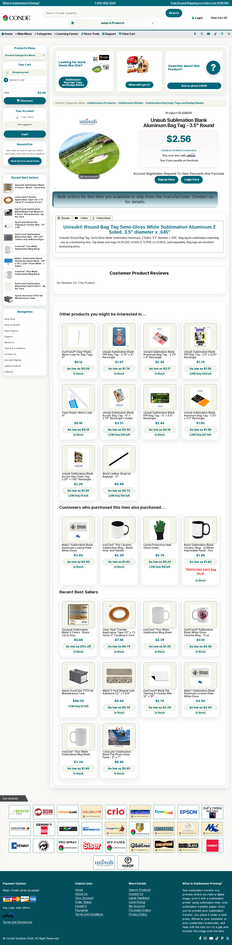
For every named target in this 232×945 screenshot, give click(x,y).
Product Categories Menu (20, 55)
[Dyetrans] (140, 812)
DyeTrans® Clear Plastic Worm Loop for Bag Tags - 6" (78, 355)
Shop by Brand (12, 324)
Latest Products (12, 366)
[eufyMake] (212, 812)
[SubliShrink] (164, 845)
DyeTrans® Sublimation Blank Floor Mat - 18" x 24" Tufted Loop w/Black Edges (29, 237)
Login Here (191, 179)
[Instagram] (205, 938)
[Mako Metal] (212, 828)
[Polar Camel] (44, 845)
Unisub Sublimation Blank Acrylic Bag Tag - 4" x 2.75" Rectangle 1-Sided (118, 415)
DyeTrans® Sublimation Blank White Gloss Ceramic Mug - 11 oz (198, 632)
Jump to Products (112, 23)
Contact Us (10, 354)
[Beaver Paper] (20, 812)
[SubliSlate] (188, 845)
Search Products (140, 889)
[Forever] (20, 828)
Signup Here (166, 179)
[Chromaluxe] (68, 812)
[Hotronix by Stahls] (92, 829)
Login (24, 134)
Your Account (84, 898)
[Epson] (188, 812)
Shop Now (9, 319)
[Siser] (92, 845)
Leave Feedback (139, 898)
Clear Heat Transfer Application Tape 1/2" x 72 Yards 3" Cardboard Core (29, 199)
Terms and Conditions (89, 914)
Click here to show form (25, 161)
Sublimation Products (102, 103)
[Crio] (116, 812)
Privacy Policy (138, 914)
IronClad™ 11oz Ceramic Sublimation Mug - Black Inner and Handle (118, 548)
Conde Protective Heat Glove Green (157, 546)
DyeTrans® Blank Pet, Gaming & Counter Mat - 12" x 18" (30, 225)
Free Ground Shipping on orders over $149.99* (200, 3)
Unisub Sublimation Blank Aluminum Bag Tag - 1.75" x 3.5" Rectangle (200, 415)
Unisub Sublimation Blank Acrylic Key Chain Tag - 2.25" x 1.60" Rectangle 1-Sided (78, 476)
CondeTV (81, 906)
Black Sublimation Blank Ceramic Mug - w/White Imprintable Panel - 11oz (199, 548)
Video (83, 218)
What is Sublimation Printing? (21, 3)
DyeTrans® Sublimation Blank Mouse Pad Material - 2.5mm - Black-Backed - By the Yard (29, 213)
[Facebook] (200, 938)
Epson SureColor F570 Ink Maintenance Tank (29, 296)
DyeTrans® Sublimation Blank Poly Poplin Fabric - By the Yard (30, 286)
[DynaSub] (164, 812)
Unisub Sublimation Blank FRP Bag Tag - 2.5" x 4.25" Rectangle (200, 355)
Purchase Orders (140, 910)
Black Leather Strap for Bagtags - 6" (117, 475)
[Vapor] (128, 862)
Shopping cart (20, 72)
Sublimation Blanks (131, 103)
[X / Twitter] (227, 938)
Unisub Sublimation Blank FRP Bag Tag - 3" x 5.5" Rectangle (159, 415)
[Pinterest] (222, 938)
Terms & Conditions (14, 348)
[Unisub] (104, 862)
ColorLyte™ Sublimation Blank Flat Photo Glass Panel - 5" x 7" (117, 754)
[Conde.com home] (18, 18)
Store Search (11, 330)
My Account (137, 906)
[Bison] (44, 812)
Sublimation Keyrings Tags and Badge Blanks (175, 103)
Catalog (8, 371)
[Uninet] (212, 845)
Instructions (102, 218)
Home (8, 34)
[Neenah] (20, 845)
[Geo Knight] (68, 828)
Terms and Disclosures (17, 922)
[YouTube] (211, 938)
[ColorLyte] (92, 812)
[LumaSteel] (164, 828)
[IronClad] (140, 828)
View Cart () (218, 18)
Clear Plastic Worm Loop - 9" (78, 414)
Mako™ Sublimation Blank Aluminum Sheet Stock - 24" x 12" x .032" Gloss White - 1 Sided (30, 262)
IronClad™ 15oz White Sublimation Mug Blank (27, 272)
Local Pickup (137, 902)
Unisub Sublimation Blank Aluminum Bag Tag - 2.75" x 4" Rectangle (159, 355)
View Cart (128, 34)
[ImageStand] (116, 828)
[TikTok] (217, 938)
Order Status (83, 902)
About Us (9, 342)
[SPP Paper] (116, 845)
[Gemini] (44, 828)
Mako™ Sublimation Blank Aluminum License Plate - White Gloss (77, 548)
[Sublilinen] (140, 845)
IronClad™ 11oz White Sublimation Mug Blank (27, 247)
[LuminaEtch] (188, 828)
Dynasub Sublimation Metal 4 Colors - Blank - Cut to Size (30, 186)
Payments (81, 910)
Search (174, 13)
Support (110, 34)
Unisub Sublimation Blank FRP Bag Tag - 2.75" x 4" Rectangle (118, 355)
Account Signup (12, 360)
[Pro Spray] (68, 845)
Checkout (26, 100)
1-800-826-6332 (105, 3)
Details (65, 218)
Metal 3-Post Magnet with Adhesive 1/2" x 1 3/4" (119, 692)
